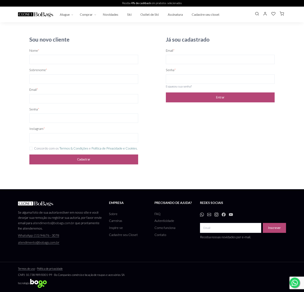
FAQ (157, 214)
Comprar (86, 14)
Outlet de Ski (149, 14)
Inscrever (274, 228)
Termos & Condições (73, 148)
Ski (129, 14)
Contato (160, 235)
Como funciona (164, 228)
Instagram (37, 128)
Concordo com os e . (86, 148)
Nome (34, 50)
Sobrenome (38, 70)
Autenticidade (164, 221)
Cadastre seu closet (206, 14)
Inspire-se (116, 228)
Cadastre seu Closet (123, 235)
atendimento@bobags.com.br (53, 223)
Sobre (113, 214)
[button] (257, 14)
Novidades (111, 14)
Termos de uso (26, 268)
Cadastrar (83, 159)
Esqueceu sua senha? (179, 86)
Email (33, 89)
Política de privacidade (50, 268)
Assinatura (175, 14)
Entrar (220, 97)
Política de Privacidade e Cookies (114, 148)
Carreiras (115, 221)
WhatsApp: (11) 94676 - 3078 (38, 235)
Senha (34, 109)
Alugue (65, 14)
